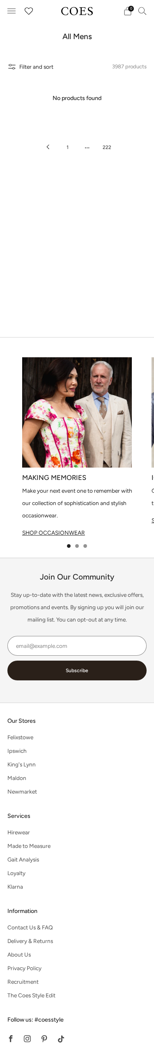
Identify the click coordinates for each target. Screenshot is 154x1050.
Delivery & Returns (30, 941)
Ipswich (17, 750)
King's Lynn (21, 764)
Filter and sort (36, 66)
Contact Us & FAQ (30, 927)
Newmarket (22, 791)
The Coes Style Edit (31, 995)
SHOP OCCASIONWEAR (53, 532)
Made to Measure (29, 846)
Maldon (16, 778)
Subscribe (77, 670)
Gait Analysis (23, 859)
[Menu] (11, 11)
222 (107, 147)
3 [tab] (85, 546)
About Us (19, 954)
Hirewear (18, 832)
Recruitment (23, 981)
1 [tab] (69, 546)
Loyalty (16, 873)
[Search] (142, 11)
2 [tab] (77, 546)
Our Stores (21, 720)
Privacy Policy (24, 968)
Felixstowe (20, 737)
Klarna (15, 886)
